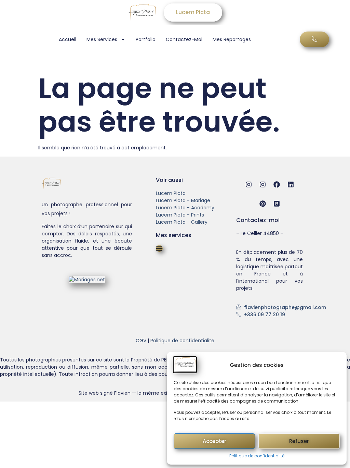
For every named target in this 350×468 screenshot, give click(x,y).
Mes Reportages (232, 39)
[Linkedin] (291, 184)
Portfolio (146, 39)
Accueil (67, 39)
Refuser (299, 441)
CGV (141, 340)
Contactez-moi (184, 39)
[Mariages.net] (87, 279)
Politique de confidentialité (256, 456)
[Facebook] (277, 184)
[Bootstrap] (277, 204)
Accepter (214, 441)
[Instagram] (249, 184)
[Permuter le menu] (159, 248)
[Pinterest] (263, 204)
